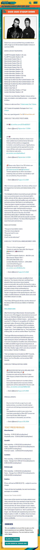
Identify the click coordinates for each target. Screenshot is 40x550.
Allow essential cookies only (16, 543)
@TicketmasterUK (12, 169)
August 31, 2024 (23, 180)
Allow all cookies (12, 539)
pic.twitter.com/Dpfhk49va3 (15, 153)
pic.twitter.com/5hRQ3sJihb (15, 268)
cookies (12, 528)
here (10, 534)
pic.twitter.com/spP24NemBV (20, 387)
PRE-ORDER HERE (9, 309)
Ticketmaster (24, 104)
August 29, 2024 (23, 421)
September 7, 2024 (24, 128)
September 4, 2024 (24, 157)
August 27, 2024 (23, 272)
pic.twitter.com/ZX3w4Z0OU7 (20, 124)
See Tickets (32, 104)
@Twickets (25, 169)
